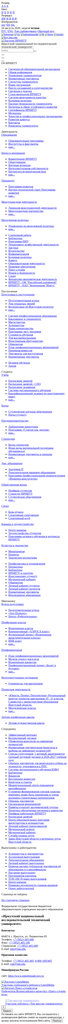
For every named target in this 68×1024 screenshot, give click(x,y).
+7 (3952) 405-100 (19, 942)
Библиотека (15, 238)
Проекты (13, 554)
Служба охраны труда (21, 835)
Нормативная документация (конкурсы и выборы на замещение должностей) (32, 749)
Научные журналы (19, 165)
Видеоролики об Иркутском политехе (31, 306)
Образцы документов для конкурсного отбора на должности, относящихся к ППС (37, 765)
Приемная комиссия (20, 350)
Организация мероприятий (24, 804)
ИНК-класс (15, 640)
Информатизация (18, 254)
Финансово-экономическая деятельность (32, 279)
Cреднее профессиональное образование (32, 315)
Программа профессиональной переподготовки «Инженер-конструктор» (36, 477)
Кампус (12, 260)
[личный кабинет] (2, 54)
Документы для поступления (25, 353)
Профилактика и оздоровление (26, 563)
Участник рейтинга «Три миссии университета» (34, 1003)
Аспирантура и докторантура (25, 853)
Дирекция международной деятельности (32, 207)
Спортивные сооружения (23, 515)
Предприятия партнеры (22, 875)
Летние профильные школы (18, 717)
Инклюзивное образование (24, 595)
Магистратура (16, 322)
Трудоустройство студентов (24, 533)
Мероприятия (16, 551)
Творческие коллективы (22, 557)
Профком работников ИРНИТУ (27, 813)
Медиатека (14, 113)
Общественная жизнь (14, 484)
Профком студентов (20, 490)
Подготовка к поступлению (18, 294)
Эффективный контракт (22, 734)
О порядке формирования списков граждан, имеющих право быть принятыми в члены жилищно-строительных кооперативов (34, 794)
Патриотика (15, 566)
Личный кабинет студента (24, 585)
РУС (4, 31)
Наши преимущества (20, 328)
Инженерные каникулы (22, 662)
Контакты (14, 122)
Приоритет (7, 180)
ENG (10, 31)
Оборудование (17, 162)
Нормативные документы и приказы (30, 454)
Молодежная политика (15, 220)
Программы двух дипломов (24, 331)
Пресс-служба (16, 269)
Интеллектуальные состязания (19, 677)
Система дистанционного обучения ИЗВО (33, 769)
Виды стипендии (18, 444)
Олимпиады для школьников (25, 683)
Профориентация (11, 649)
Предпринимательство (14, 420)
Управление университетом (24, 75)
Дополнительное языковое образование (31, 472)
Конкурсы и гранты (20, 782)
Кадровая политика (20, 100)
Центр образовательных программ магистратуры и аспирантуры (28, 821)
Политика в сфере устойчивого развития (32, 106)
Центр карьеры (17, 530)
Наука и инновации (13, 153)
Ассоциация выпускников (24, 856)
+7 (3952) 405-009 (27, 945)
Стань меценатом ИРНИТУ (24, 94)
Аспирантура (16, 325)
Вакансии (14, 775)
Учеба (5, 374)
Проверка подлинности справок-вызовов (33, 885)
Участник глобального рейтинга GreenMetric (28, 984)
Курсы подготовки (12, 604)
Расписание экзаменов (21, 387)
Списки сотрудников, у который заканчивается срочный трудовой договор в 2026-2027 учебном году (37, 757)
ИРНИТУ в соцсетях (20, 573)
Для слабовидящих (25, 31)
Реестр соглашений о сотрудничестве (30, 87)
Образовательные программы (26, 140)
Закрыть (7, 1010)
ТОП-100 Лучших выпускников (27, 878)
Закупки (13, 247)
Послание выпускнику (22, 872)
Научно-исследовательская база (27, 171)
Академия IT (16, 469)
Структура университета (23, 81)
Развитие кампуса (19, 119)
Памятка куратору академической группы (33, 807)
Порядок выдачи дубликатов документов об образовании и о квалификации (34, 868)
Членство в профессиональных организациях (35, 116)
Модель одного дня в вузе (23, 659)
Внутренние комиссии (21, 778)
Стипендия (8, 438)
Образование (9, 134)
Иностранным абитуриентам (25, 341)
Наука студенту (17, 414)
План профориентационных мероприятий (33, 347)
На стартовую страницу (15, 900)
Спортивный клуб (19, 518)
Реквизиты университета (23, 125)
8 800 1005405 (43, 960)
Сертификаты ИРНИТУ (22, 110)
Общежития (15, 344)
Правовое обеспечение (22, 266)
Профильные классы (13, 622)
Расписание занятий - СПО (24, 384)
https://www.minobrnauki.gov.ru (26, 975)
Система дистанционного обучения (29, 390)
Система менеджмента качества (27, 97)
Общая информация (20, 72)
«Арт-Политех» (17, 613)
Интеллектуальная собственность (28, 168)
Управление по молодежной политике (31, 226)
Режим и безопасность (21, 272)
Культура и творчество (14, 545)
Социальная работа (19, 235)
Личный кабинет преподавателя (27, 826)
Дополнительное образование (26, 860)
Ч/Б (8, 24)
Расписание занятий (20, 380)
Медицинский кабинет (22, 579)
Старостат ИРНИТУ (20, 493)
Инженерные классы (20, 628)
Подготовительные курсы (23, 300)
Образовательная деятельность (26, 263)
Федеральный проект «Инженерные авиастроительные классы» (29, 636)
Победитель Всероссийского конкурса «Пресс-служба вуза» (33, 993)
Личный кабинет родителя (24, 588)
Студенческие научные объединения (30, 411)
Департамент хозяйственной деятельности (33, 244)
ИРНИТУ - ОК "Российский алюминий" (32, 282)
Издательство (16, 250)
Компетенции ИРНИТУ (22, 158)
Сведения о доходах (20, 91)
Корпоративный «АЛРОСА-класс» (29, 631)
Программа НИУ (18, 241)
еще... (11, 147)
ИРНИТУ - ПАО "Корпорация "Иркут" (31, 285)
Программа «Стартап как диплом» (29, 429)
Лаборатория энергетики (23, 426)
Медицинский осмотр (21, 829)
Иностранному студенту (22, 576)
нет (3, 24)
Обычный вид (45, 31)
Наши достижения (19, 84)
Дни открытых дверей (21, 303)
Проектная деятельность (15, 689)
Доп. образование (11, 463)
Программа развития (20, 186)
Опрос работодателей (21, 888)
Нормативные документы (23, 78)
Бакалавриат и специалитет (24, 319)
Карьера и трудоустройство (17, 524)
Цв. (13, 24)
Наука (5, 405)
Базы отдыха (15, 511)
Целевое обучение (19, 362)
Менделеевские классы (22, 707)
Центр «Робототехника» (22, 616)
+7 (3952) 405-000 (23, 939)
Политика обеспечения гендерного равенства (35, 810)
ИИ (3, 18)
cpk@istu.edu (17, 963)
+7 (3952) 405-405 (23, 960)
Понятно (57, 1020)
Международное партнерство (25, 211)
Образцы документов (21, 800)
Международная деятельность (19, 201)
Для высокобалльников (22, 337)
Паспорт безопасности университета (30, 103)
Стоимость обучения (20, 334)
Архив (12, 365)
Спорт (12, 276)
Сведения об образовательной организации (34, 69)
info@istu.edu (18, 948)
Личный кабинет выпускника (26, 863)
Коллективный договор (22, 738)
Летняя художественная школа (26, 723)
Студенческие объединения (24, 496)
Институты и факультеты (23, 143)
